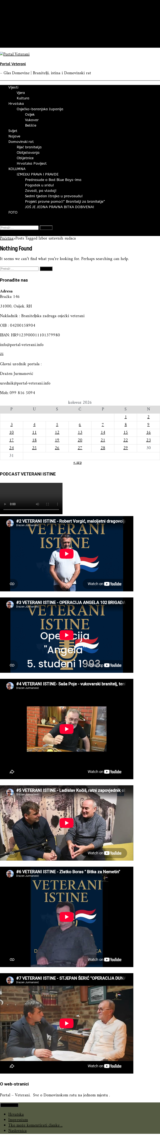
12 (57, 432)
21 (103, 440)
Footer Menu (9, 1105)
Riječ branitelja (29, 147)
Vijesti (13, 12)
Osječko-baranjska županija (40, 109)
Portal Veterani (13, 63)
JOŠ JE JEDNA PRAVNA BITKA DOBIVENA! (59, 207)
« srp (77, 462)
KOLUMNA (18, 39)
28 (103, 448)
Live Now (8, 233)
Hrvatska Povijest (32, 163)
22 (125, 440)
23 (148, 440)
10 (11, 432)
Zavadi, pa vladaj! (40, 190)
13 (80, 432)
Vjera (21, 93)
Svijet (13, 23)
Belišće (30, 125)
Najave (14, 28)
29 (125, 448)
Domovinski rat (21, 34)
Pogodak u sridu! (39, 185)
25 (34, 448)
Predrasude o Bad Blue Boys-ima (53, 180)
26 (57, 448)
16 (148, 432)
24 (11, 448)
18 (34, 440)
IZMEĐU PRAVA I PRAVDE (38, 174)
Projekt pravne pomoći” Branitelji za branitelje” (65, 201)
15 (125, 432)
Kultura (23, 98)
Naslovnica (17, 1131)
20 (80, 440)
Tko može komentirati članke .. (35, 1125)
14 (103, 432)
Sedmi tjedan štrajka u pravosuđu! (54, 196)
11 (34, 432)
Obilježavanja (28, 152)
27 (80, 448)
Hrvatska (16, 17)
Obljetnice (25, 158)
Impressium (18, 1120)
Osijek (30, 114)
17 (11, 440)
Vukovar (32, 120)
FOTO (13, 45)
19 (57, 440)
